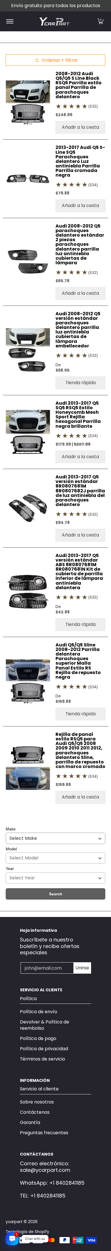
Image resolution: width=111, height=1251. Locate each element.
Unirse (82, 968)
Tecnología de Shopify (27, 1231)
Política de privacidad (44, 1048)
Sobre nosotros (37, 1102)
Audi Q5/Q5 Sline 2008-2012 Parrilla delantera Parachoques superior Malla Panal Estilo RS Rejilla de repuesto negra (78, 661)
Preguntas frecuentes (44, 1132)
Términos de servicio (42, 1059)
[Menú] (9, 21)
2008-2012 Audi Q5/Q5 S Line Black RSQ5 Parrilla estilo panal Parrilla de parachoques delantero (79, 85)
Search (55, 894)
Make (11, 829)
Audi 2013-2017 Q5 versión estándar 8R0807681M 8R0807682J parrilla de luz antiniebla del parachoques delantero (80, 491)
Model (11, 849)
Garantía (30, 1122)
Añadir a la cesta (80, 127)
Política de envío (38, 1011)
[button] (100, 21)
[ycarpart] (55, 21)
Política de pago (38, 1038)
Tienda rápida (80, 382)
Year (10, 868)
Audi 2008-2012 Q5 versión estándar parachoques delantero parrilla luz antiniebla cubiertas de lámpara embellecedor (78, 329)
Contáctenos (35, 1112)
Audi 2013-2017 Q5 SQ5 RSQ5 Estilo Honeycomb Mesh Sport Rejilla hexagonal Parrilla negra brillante (78, 414)
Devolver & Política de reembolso (44, 1025)
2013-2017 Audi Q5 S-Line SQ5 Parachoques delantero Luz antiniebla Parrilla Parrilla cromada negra (80, 161)
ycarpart (14, 1222)
